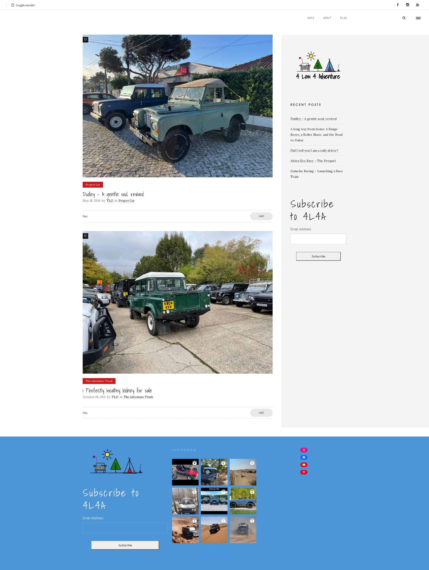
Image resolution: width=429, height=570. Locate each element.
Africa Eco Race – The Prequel (313, 161)
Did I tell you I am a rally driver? (314, 150)
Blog (343, 18)
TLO (110, 201)
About (327, 18)
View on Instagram (214, 553)
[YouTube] (417, 5)
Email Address (300, 229)
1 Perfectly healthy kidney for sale (117, 390)
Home (311, 18)
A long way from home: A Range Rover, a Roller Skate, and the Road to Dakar (316, 134)
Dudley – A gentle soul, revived (113, 194)
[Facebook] (398, 5)
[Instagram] (407, 5)
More (85, 216)
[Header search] (404, 18)
